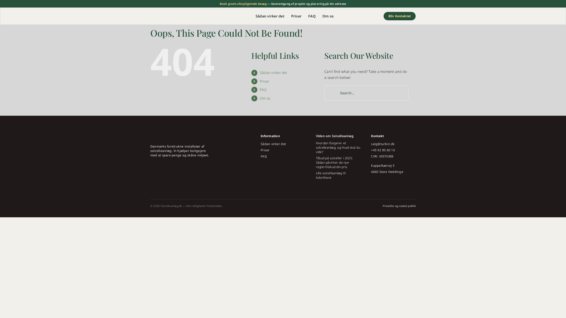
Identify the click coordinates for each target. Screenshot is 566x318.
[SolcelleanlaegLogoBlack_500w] (178, 14)
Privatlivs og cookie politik (399, 206)
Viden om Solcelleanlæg (335, 136)
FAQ (263, 89)
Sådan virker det (273, 72)
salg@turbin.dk (382, 144)
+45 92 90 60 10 (383, 150)
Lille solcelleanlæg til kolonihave (331, 175)
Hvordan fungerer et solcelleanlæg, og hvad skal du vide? (338, 147)
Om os (265, 98)
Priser (264, 81)
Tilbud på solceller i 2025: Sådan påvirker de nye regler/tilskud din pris (334, 162)
